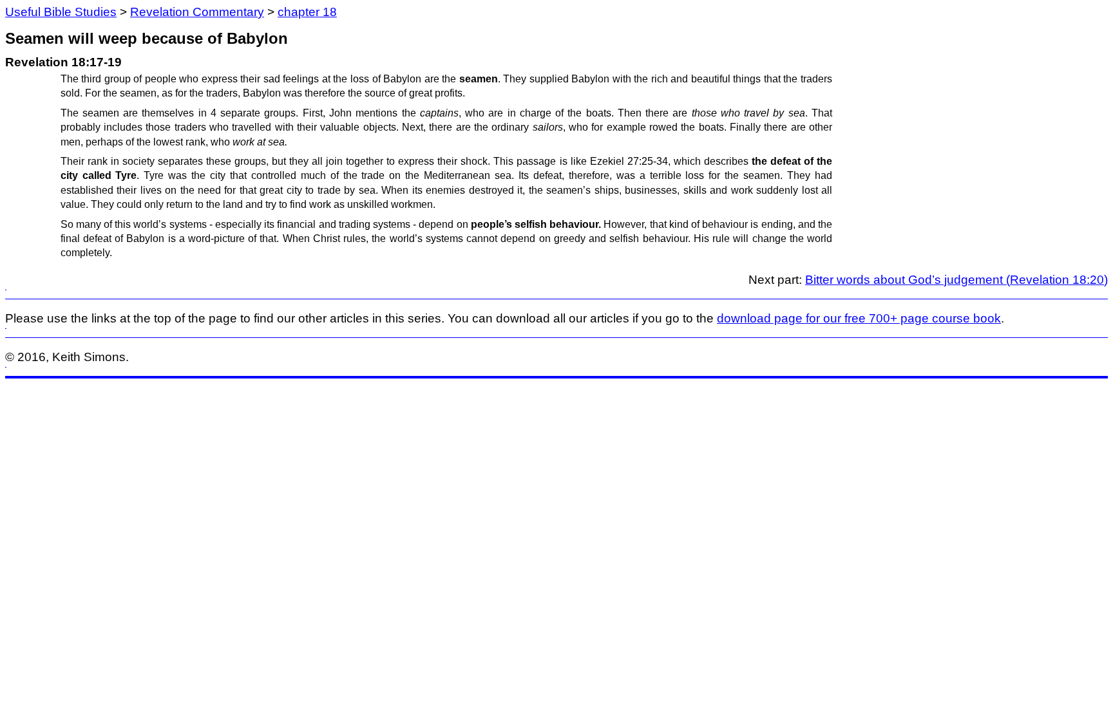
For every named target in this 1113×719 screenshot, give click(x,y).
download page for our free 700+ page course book (859, 318)
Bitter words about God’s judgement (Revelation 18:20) (956, 279)
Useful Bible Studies (61, 12)
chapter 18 (307, 12)
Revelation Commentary (197, 12)
